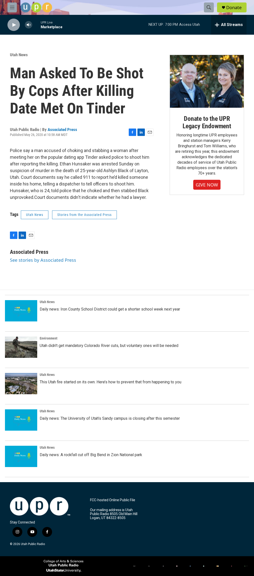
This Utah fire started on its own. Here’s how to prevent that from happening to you (110, 382)
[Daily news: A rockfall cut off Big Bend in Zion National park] (21, 456)
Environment (48, 338)
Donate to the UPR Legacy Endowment (207, 122)
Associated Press (62, 129)
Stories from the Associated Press (84, 215)
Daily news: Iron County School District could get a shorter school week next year (110, 309)
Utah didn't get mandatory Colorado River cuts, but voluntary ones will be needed (109, 345)
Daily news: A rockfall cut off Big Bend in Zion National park (91, 454)
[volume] (28, 24)
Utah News (19, 54)
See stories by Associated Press (43, 260)
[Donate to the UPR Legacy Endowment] (207, 81)
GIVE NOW (207, 185)
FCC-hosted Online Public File (112, 500)
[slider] (36, 24)
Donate (234, 7)
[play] (14, 25)
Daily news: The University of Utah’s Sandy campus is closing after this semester (110, 418)
